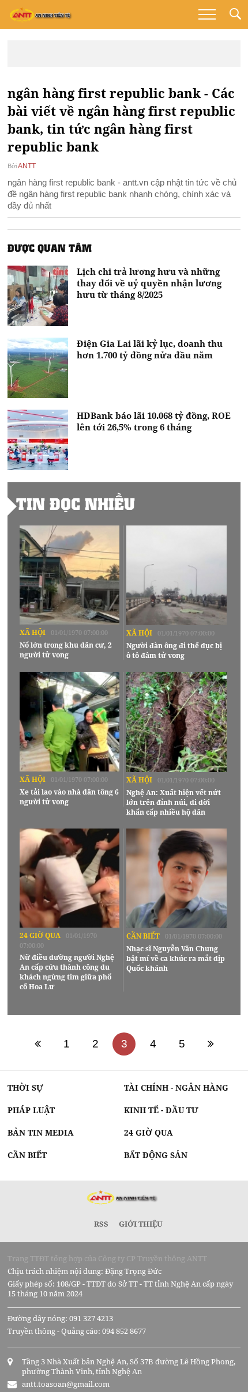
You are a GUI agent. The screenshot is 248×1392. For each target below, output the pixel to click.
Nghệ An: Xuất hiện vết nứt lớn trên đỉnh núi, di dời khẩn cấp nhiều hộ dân (173, 802)
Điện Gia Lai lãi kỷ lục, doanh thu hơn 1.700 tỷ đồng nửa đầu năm (150, 349)
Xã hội (33, 632)
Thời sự (25, 1087)
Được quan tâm (49, 248)
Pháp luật (31, 1109)
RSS (101, 1224)
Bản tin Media (40, 1132)
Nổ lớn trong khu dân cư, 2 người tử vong (66, 650)
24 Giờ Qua (40, 935)
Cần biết (143, 936)
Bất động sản (155, 1154)
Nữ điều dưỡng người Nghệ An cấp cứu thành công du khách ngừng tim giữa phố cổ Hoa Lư (67, 972)
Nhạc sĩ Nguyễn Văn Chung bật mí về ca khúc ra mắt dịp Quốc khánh (175, 958)
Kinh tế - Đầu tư (161, 1109)
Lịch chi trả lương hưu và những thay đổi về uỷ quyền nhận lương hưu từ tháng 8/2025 (149, 283)
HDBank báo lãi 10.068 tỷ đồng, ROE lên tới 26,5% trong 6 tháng (154, 421)
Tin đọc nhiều (75, 504)
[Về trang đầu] (37, 1044)
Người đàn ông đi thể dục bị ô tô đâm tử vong (174, 650)
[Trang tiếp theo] (210, 1044)
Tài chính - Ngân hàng (176, 1087)
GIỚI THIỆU (141, 1224)
